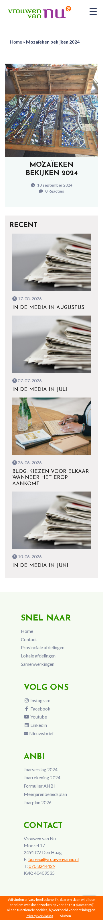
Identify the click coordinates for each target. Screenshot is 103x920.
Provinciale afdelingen (42, 647)
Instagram (39, 700)
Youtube (38, 716)
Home (16, 41)
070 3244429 (42, 866)
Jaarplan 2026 (38, 802)
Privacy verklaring (39, 916)
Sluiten (65, 916)
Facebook (39, 708)
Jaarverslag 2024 (41, 769)
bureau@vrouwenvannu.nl (53, 859)
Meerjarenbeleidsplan (45, 794)
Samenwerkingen (37, 664)
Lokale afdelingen (38, 655)
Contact (29, 639)
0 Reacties (54, 191)
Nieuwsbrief (41, 733)
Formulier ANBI (39, 785)
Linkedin (38, 725)
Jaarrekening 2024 (42, 777)
